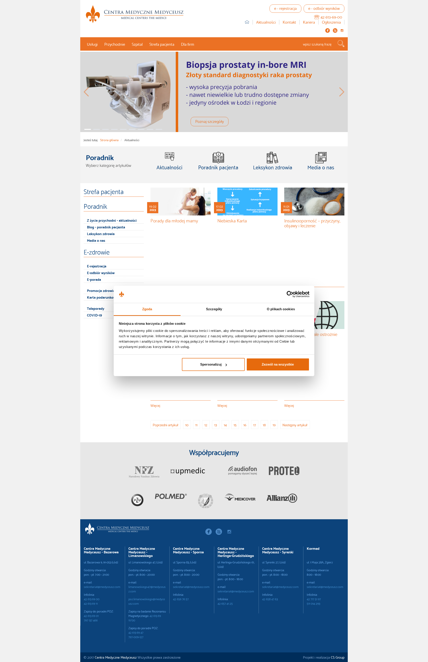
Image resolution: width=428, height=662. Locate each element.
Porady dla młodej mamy (174, 220)
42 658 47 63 (270, 599)
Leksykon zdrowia (101, 233)
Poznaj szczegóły (209, 121)
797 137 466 (91, 620)
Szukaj (341, 43)
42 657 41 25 (225, 603)
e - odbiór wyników (324, 7)
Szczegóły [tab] (214, 309)
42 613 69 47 (135, 632)
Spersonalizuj (211, 364)
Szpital (137, 43)
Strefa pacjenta (161, 43)
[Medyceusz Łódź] (135, 14)
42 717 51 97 (314, 599)
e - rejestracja (285, 7)
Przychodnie (114, 43)
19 (274, 425)
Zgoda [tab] (147, 309)
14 (225, 425)
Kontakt (289, 22)
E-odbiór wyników (101, 272)
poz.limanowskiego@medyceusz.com (146, 601)
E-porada (94, 279)
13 (215, 425)
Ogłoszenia (331, 22)
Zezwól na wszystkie (278, 364)
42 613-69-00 (331, 16)
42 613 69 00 (91, 599)
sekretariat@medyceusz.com (102, 586)
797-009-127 (135, 636)
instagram (342, 30)
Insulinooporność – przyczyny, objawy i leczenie (312, 223)
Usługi (92, 43)
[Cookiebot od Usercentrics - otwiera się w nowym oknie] (289, 294)
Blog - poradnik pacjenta (106, 227)
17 (254, 425)
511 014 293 (313, 603)
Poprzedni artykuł (165, 425)
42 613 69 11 (91, 603)
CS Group (337, 657)
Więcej (155, 405)
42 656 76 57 (181, 599)
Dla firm (187, 43)
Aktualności (266, 22)
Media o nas (96, 240)
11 (196, 425)
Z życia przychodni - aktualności (112, 220)
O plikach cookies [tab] (281, 309)
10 (186, 425)
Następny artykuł (294, 425)
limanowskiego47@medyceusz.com (147, 589)
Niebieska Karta (232, 220)
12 (205, 425)
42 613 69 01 (91, 615)
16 (244, 425)
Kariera (309, 22)
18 (264, 425)
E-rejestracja (96, 266)
